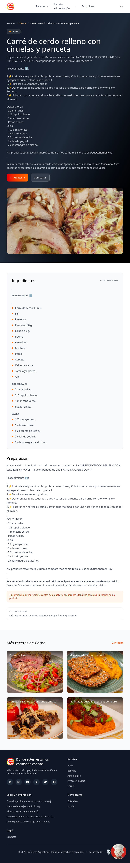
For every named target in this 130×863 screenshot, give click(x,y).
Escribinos (88, 6)
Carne (71, 785)
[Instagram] (19, 782)
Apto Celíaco (74, 775)
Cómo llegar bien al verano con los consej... (30, 801)
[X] (36, 782)
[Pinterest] (54, 782)
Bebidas (72, 770)
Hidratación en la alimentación (23, 811)
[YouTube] (27, 782)
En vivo (71, 806)
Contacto (11, 836)
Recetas (40, 6)
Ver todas (117, 643)
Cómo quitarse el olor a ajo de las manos (28, 821)
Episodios (73, 801)
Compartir (40, 177)
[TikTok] (45, 782)
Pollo (70, 765)
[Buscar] (121, 6)
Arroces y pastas (76, 780)
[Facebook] (10, 782)
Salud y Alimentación (62, 6)
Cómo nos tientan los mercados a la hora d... (30, 816)
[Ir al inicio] (10, 6)
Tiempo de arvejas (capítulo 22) (23, 806)
